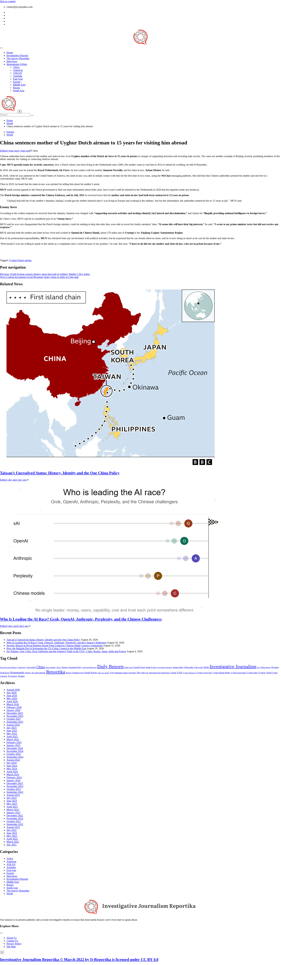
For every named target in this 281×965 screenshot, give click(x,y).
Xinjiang (21, 676)
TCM (112, 673)
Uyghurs (262, 672)
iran (258, 667)
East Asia (18, 78)
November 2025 (15, 716)
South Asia (18, 90)
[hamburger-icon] (1, 47)
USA (179, 672)
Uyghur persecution (238, 673)
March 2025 (13, 739)
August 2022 (13, 827)
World (10, 134)
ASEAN (17, 73)
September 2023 (15, 792)
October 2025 (14, 719)
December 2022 (15, 815)
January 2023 (13, 812)
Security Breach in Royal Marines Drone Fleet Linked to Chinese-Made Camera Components (55, 645)
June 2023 (12, 800)
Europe (16, 81)
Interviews (12, 61)
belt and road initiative (8, 667)
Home (10, 52)
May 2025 (12, 733)
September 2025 (15, 722)
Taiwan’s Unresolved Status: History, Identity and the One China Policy (60, 473)
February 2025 (14, 742)
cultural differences (89, 667)
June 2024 (12, 765)
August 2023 (13, 795)
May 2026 (12, 698)
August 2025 (13, 724)
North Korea (5, 673)
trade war (144, 673)
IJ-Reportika (188, 667)
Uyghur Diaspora (189, 673)
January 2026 (13, 710)
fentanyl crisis (151, 667)
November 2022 (15, 818)
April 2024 (12, 771)
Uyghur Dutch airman (20, 260)
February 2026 (14, 707)
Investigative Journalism (233, 666)
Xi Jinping (12, 676)
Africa (16, 67)
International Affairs (17, 64)
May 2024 (12, 768)
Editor (3, 150)
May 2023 (12, 803)
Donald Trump (139, 667)
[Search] (32, 115)
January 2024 (13, 780)
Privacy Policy (14, 943)
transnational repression (159, 672)
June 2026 (12, 695)
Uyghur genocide (204, 672)
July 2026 (12, 692)
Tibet (138, 673)
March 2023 (13, 809)
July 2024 (12, 762)
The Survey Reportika (18, 58)
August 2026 (13, 689)
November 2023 (15, 786)
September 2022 (15, 824)
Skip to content (7, 1)
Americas (18, 70)
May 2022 (12, 836)
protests (28, 673)
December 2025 (15, 713)
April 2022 (12, 838)
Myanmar (275, 667)
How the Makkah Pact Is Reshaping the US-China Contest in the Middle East (46, 648)
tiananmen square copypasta (125, 673)
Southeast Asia (78, 673)
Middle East (19, 84)
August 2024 (13, 760)
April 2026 (12, 701)
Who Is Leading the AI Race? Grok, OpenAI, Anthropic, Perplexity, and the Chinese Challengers (81, 619)
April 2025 (12, 736)
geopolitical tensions (164, 667)
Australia (17, 76)
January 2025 (13, 745)
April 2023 (12, 806)
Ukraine (173, 673)
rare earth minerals (38, 673)
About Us (12, 937)
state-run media (103, 673)
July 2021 (12, 844)
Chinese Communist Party (71, 667)
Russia (16, 87)
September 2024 (15, 757)
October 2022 (14, 821)
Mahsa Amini (266, 667)
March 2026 (13, 704)
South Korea (90, 672)
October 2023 (14, 789)
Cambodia (21, 667)
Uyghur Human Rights (221, 673)
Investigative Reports (17, 55)
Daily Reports (110, 666)
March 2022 (13, 841)
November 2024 (15, 751)
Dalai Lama (128, 667)
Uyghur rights (252, 673)
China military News (53, 667)
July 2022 (12, 830)
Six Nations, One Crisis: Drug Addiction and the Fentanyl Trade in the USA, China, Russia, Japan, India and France (66, 651)
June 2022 (12, 833)
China (40, 667)
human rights (178, 667)
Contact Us (12, 940)
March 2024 (13, 774)
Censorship (31, 667)
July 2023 (12, 798)
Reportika (55, 671)
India (206, 667)
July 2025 (12, 727)
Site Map (11, 946)
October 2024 (14, 754)
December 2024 (15, 748)
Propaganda (17, 672)
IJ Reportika (198, 667)
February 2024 (14, 777)
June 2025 (12, 730)
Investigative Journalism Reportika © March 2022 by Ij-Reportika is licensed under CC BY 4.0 (79, 959)
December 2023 (15, 783)
